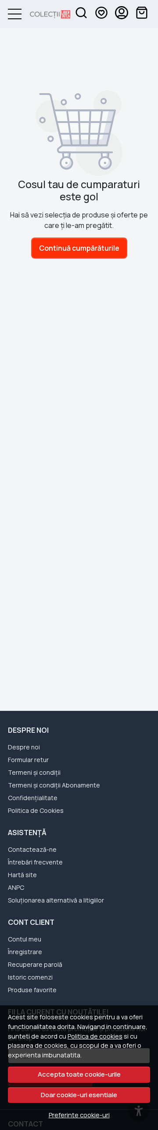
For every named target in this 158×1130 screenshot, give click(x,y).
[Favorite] (101, 14)
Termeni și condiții (34, 772)
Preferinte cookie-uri (79, 1115)
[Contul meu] (121, 14)
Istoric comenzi (30, 977)
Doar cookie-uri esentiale (79, 1094)
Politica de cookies (95, 1036)
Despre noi (24, 747)
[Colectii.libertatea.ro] (46, 14)
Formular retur (28, 760)
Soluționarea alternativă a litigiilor (56, 900)
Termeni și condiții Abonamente (54, 785)
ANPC (16, 887)
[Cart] (142, 14)
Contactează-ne (32, 849)
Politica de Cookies (36, 810)
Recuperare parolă (35, 964)
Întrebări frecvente (35, 862)
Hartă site (22, 875)
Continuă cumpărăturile (79, 248)
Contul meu (24, 939)
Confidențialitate (32, 798)
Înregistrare (25, 952)
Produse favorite (32, 990)
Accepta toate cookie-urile (79, 1074)
